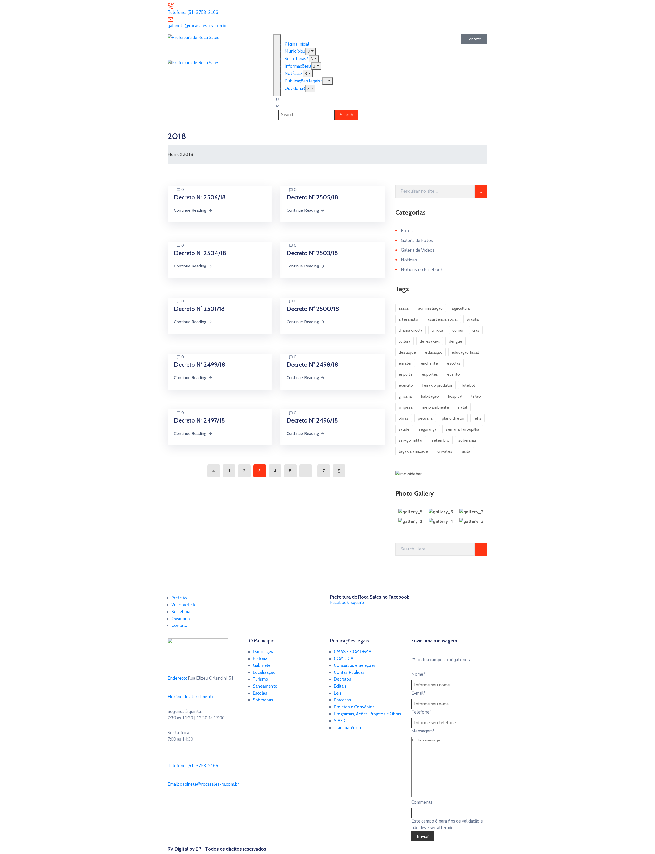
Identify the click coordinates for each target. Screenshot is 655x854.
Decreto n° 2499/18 (199, 364)
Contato (179, 625)
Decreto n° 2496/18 (312, 420)
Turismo (260, 679)
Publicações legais (302, 81)
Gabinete (261, 665)
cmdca (437, 330)
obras (404, 418)
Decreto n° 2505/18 (312, 197)
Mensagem (423, 731)
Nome (418, 674)
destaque (407, 352)
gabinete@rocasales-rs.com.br (197, 26)
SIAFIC (340, 720)
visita (466, 451)
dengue (455, 341)
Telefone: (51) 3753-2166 (193, 12)
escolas (453, 363)
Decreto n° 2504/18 (200, 253)
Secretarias (295, 59)
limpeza (406, 407)
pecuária (425, 418)
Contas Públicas (349, 672)
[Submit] (481, 191)
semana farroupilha (462, 429)
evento (453, 374)
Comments (422, 802)
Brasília (473, 319)
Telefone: (193, 766)
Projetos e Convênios (354, 706)
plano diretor (453, 418)
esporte (406, 374)
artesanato (408, 319)
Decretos (342, 679)
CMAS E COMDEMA (353, 651)
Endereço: (177, 678)
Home (174, 154)
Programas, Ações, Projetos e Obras (367, 713)
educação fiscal (465, 352)
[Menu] (310, 51)
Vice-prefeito (184, 604)
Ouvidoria (294, 88)
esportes (430, 374)
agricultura (461, 308)
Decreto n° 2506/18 (200, 197)
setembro (440, 440)
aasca (404, 308)
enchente (429, 363)
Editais (340, 686)
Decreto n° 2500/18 (313, 308)
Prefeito (179, 597)
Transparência (347, 727)
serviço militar (411, 440)
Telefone (421, 712)
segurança (428, 429)
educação (433, 352)
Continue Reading (190, 210)
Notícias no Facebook (422, 270)
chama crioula (410, 330)
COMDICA (343, 658)
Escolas (260, 693)
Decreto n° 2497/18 (199, 420)
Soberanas (263, 699)
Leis (338, 693)
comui (457, 330)
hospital (455, 396)
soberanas (467, 440)
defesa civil (430, 341)
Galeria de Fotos (417, 240)
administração (430, 308)
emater (405, 363)
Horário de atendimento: (191, 697)
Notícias (292, 74)
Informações (297, 66)
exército (406, 385)
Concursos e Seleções (355, 665)
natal (462, 407)
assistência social (442, 319)
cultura (404, 341)
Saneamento (265, 686)
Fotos (407, 231)
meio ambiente (435, 407)
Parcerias (342, 699)
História (260, 658)
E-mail (418, 693)
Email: (203, 784)
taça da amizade (413, 451)
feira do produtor (437, 385)
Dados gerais (265, 651)
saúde (404, 429)
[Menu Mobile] (277, 65)
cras (475, 330)
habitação (430, 396)
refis (478, 418)
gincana (405, 396)
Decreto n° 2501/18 (199, 308)
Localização (264, 672)
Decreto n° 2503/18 (312, 253)
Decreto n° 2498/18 (312, 364)
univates (444, 451)
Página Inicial (297, 44)
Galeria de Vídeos (417, 250)
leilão (476, 396)
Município (294, 51)
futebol (468, 385)
